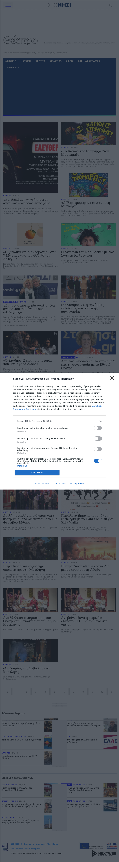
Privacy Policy (77, 483)
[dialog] (59, 431)
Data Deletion (42, 483)
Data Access (59, 483)
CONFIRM (37, 472)
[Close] (113, 379)
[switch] (98, 428)
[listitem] (59, 421)
